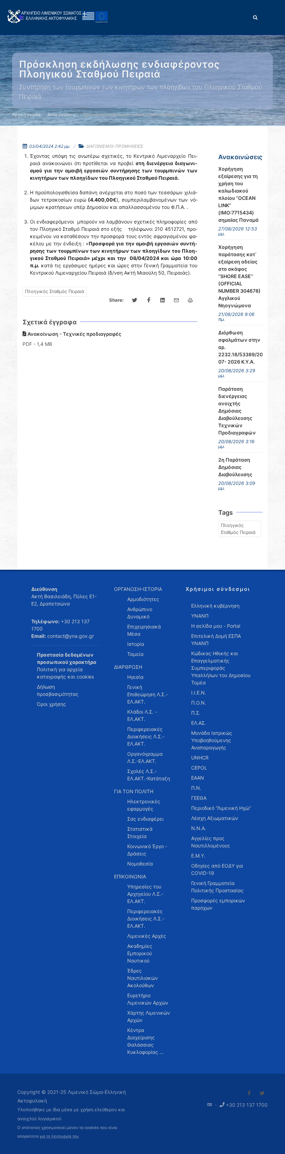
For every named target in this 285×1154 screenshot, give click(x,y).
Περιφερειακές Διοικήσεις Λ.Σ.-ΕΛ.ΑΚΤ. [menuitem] (145, 736)
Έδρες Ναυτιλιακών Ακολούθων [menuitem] (142, 978)
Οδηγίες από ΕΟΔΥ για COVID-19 (217, 869)
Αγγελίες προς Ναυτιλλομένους (210, 841)
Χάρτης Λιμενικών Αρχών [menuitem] (148, 1016)
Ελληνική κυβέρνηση (215, 606)
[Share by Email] (177, 300)
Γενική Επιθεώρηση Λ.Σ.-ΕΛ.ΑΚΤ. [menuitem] (147, 694)
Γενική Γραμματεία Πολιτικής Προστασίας (217, 886)
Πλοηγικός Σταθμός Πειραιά (54, 291)
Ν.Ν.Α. (198, 828)
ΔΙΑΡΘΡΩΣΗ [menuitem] (128, 667)
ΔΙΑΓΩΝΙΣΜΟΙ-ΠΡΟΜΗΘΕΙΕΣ (114, 146)
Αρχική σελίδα (26, 114)
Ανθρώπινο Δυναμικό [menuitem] (139, 612)
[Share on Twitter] (135, 300)
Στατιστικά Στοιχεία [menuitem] (140, 832)
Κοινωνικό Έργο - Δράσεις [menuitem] (147, 849)
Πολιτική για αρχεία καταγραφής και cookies (65, 673)
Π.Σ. (196, 713)
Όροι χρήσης (51, 704)
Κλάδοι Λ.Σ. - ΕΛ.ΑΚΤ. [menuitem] (142, 715)
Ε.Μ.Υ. (198, 856)
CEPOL (199, 768)
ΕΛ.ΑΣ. (198, 723)
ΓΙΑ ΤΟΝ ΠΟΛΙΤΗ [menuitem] (133, 791)
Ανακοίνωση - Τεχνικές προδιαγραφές (73, 334)
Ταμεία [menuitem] (135, 654)
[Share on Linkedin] (163, 300)
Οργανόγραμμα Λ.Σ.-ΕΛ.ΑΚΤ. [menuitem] (145, 757)
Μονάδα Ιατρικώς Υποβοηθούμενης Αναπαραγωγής (211, 740)
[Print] (190, 300)
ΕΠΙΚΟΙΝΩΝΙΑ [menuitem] (130, 876)
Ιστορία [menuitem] (135, 644)
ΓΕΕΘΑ (198, 798)
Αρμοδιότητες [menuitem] (143, 599)
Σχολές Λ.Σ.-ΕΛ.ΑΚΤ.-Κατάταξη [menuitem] (148, 774)
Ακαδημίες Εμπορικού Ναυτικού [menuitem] (139, 953)
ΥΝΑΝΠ (200, 616)
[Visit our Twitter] (262, 1093)
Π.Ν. (196, 788)
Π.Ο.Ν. (198, 703)
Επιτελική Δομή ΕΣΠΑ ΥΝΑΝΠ (216, 639)
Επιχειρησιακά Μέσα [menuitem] (144, 630)
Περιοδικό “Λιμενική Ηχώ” (221, 808)
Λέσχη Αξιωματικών (214, 818)
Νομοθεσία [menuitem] (140, 864)
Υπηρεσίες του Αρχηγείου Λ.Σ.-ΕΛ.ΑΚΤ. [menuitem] (145, 894)
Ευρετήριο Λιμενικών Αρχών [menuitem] (147, 999)
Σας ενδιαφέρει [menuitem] (145, 819)
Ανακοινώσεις (62, 114)
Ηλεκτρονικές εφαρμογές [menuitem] (143, 805)
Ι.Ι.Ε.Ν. (198, 693)
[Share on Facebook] (149, 300)
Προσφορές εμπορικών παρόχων (218, 904)
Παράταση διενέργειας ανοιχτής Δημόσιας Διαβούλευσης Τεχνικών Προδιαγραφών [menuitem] (237, 411)
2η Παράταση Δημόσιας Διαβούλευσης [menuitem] (235, 467)
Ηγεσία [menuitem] (135, 677)
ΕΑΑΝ (197, 778)
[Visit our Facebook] (249, 1093)
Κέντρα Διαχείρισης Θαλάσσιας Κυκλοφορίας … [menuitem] (145, 1041)
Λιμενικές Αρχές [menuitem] (146, 936)
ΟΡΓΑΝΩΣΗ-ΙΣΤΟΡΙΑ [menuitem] (138, 589)
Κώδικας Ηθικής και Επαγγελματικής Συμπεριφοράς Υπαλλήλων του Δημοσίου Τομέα (221, 667)
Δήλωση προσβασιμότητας (58, 690)
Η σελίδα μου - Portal (215, 626)
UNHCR (200, 758)
